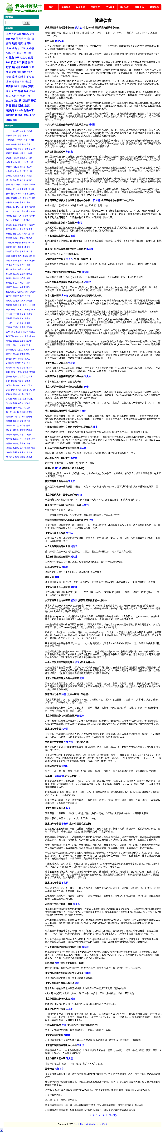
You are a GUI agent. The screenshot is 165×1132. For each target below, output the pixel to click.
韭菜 (27, 105)
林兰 (15, 283)
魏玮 (22, 448)
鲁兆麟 (27, 448)
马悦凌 (9, 443)
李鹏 (28, 265)
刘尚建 (29, 153)
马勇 (33, 439)
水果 (8, 72)
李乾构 (9, 247)
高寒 (28, 443)
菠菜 (26, 91)
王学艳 (27, 309)
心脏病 (10, 57)
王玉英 (16, 323)
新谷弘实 (17, 234)
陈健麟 (9, 421)
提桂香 (22, 229)
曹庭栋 (29, 238)
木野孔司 (10, 242)
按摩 (30, 62)
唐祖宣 (9, 189)
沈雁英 (22, 301)
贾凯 (20, 372)
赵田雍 (9, 385)
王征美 (22, 314)
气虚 (31, 67)
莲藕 (20, 91)
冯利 (33, 149)
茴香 (14, 91)
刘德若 (22, 158)
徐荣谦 (9, 229)
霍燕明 (29, 434)
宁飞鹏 (32, 198)
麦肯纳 (9, 452)
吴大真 (16, 180)
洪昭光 (29, 301)
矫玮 (13, 332)
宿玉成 (22, 202)
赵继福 (16, 385)
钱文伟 (9, 412)
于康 (20, 135)
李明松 (32, 256)
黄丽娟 (16, 452)
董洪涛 (16, 354)
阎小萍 (22, 412)
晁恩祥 (9, 238)
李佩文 (27, 247)
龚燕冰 (29, 457)
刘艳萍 (9, 167)
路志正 (19, 390)
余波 (8, 144)
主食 (19, 34)
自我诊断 (124, 7)
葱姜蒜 (32, 91)
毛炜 (22, 296)
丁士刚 (9, 131)
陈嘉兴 (9, 425)
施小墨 (31, 234)
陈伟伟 (29, 417)
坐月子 (16, 48)
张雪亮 (9, 225)
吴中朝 (22, 176)
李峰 (8, 256)
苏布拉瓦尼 (11, 350)
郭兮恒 (9, 403)
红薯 (22, 81)
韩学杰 (9, 439)
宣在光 (16, 202)
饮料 (26, 115)
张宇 (33, 211)
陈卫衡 (27, 421)
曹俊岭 (22, 238)
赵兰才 (29, 376)
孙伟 (8, 198)
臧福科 (22, 345)
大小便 (30, 48)
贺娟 (8, 372)
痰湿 (14, 76)
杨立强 (22, 278)
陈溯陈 (9, 434)
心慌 (29, 53)
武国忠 (20, 292)
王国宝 (14, 309)
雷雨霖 (22, 434)
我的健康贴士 (79, 1124)
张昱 (15, 216)
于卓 (15, 135)
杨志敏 (9, 274)
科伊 (17, 336)
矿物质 (30, 76)
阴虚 (21, 105)
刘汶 (20, 162)
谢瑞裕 (22, 367)
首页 (51, 7)
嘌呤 (29, 43)
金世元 (9, 408)
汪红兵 (9, 301)
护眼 (24, 62)
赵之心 (22, 376)
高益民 (16, 448)
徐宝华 (32, 225)
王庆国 (16, 314)
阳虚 (14, 105)
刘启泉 (16, 153)
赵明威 (27, 381)
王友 (8, 309)
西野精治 (10, 363)
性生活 (23, 57)
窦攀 (26, 336)
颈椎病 (10, 110)
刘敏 (8, 162)
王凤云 (25, 305)
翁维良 (9, 341)
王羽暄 (9, 327)
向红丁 (22, 171)
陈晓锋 (16, 430)
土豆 (8, 48)
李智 (8, 260)
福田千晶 (10, 336)
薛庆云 (21, 359)
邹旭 (15, 394)
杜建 (15, 269)
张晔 (20, 216)
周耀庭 (32, 184)
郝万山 (30, 399)
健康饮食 (65, 7)
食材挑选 (19, 110)
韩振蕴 (16, 439)
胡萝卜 (17, 86)
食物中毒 (29, 110)
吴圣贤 (29, 176)
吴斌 (8, 184)
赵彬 (8, 381)
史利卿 (9, 171)
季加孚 (25, 198)
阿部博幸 (10, 417)
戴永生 (16, 229)
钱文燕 (16, 412)
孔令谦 (25, 193)
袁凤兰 (27, 359)
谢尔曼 (16, 367)
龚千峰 (22, 457)
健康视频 (154, 7)
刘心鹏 (29, 158)
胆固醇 (9, 86)
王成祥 (29, 314)
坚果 (23, 48)
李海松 (32, 260)
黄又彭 (22, 452)
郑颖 (24, 399)
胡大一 (16, 345)
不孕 (8, 34)
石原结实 (24, 332)
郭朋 (15, 403)
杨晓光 (29, 274)
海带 (19, 72)
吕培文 (9, 176)
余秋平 (21, 144)
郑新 (15, 399)
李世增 (31, 242)
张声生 (32, 207)
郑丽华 (27, 394)
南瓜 (8, 43)
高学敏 (22, 443)
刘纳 (31, 162)
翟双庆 (16, 341)
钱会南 (27, 408)
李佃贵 (21, 247)
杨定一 (21, 269)
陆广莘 (18, 417)
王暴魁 (27, 318)
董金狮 (22, 354)
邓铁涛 (9, 394)
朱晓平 (24, 242)
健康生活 (139, 7)
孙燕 (20, 198)
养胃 (8, 39)
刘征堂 (16, 158)
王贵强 (22, 327)
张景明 (25, 216)
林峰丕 (9, 287)
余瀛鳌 (14, 144)
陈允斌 (16, 421)
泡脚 (14, 72)
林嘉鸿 (27, 283)
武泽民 (26, 292)
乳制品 (25, 34)
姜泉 (8, 193)
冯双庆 (9, 153)
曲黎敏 (16, 238)
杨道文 (9, 283)
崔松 (28, 202)
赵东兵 (16, 376)
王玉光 (9, 323)
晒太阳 (16, 67)
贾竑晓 (9, 376)
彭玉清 (21, 225)
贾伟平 (14, 372)
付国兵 (20, 140)
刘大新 (22, 153)
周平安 (25, 184)
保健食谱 (80, 7)
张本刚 (32, 216)
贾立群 (32, 372)
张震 (15, 225)
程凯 (22, 336)
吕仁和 (29, 171)
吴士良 (9, 180)
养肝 (32, 34)
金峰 (15, 408)
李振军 (25, 256)
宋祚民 (9, 202)
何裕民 (31, 140)
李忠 (20, 256)
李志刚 (14, 256)
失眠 (8, 53)
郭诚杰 (27, 403)
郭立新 (21, 403)
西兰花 (9, 100)
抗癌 (13, 62)
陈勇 (22, 421)
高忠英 (9, 448)
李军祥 (16, 251)
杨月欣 (9, 278)
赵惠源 (14, 381)
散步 (8, 67)
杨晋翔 (22, 274)
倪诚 (15, 149)
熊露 (15, 305)
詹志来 (18, 363)
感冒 (30, 57)
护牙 (19, 62)
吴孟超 (22, 180)
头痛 (13, 53)
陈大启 (16, 425)
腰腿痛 (24, 86)
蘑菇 (8, 96)
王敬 (22, 318)
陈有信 (22, 430)
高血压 (9, 120)
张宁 (28, 211)
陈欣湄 (29, 430)
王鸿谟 (29, 327)
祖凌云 (32, 332)
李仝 (15, 247)
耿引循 (22, 341)
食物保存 (10, 115)
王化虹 (32, 305)
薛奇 (15, 359)
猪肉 (8, 76)
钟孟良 (21, 408)
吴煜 (13, 184)
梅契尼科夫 (11, 292)
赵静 (13, 390)
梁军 (28, 287)
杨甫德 (16, 278)
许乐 (23, 363)
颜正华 (27, 439)
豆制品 (26, 100)
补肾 (28, 96)
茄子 (8, 91)
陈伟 (23, 417)
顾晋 (22, 439)
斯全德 (9, 234)
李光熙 (9, 251)
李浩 (26, 260)
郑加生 (9, 399)
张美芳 (16, 220)
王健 (20, 305)
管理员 (104, 1124)
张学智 (22, 211)
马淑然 (16, 443)
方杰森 (24, 234)
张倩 (22, 207)
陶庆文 (16, 434)
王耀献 (16, 327)
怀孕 (17, 57)
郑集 (20, 399)
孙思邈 (14, 198)
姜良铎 (14, 193)
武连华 (33, 292)
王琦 (22, 323)
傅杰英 (27, 149)
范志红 (20, 350)
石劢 (18, 332)
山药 (18, 53)
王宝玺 (9, 314)
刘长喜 (22, 167)
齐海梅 (16, 457)
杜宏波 (9, 269)
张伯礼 (16, 207)
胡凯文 (9, 345)
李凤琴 (22, 251)
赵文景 (21, 381)
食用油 (19, 115)
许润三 (9, 367)
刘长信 (16, 167)
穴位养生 (110, 7)
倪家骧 (9, 149)
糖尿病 (15, 81)
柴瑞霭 (22, 287)
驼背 (32, 115)
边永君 (32, 390)
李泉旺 (14, 260)
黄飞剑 (9, 457)
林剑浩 (21, 283)
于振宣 (25, 135)
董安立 (9, 354)
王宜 (33, 309)
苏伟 (28, 345)
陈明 (28, 425)
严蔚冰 (29, 131)
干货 (24, 53)
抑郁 (8, 62)
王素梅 (27, 323)
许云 (28, 363)
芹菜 (31, 86)
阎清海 (29, 412)
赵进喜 (29, 385)
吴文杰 (29, 180)
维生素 (28, 81)
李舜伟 (22, 265)
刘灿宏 (25, 162)
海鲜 (24, 72)
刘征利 (9, 158)
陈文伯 (22, 425)
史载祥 (16, 171)
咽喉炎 (22, 43)
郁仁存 (21, 394)
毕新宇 (16, 296)
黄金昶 (29, 452)
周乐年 (19, 184)
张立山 (9, 220)
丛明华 (22, 131)
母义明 (9, 296)
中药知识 (95, 7)
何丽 (25, 140)
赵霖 (8, 390)
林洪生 (16, 287)
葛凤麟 (26, 350)
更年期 (24, 67)
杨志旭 (16, 274)
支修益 (29, 229)
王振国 (16, 318)
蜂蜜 (22, 96)
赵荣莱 (22, 385)
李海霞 (9, 265)
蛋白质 (15, 96)
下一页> (113, 1115)
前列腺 (20, 38)
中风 (14, 34)
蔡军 (28, 354)
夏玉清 (16, 189)
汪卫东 (27, 296)
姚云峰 (31, 189)
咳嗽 (14, 43)
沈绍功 (16, 301)
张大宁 (9, 211)
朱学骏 (18, 242)
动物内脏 (29, 38)
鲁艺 (33, 448)
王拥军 (9, 318)
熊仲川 (9, 305)
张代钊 (9, 207)
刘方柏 (14, 162)
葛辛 (32, 350)
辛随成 (25, 390)
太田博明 (23, 189)
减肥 (13, 39)
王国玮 (21, 309)
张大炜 (16, 211)
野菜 (33, 100)
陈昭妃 (9, 430)
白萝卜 (22, 76)
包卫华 (29, 167)
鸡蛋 (15, 120)
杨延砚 (27, 269)
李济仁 (21, 260)
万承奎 (16, 131)
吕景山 (16, 176)
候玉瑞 (27, 144)
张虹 (28, 220)
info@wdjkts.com (93, 1124)
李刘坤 (29, 251)
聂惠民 (29, 341)
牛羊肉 (30, 72)
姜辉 (20, 193)
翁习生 (32, 336)
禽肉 (8, 81)
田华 (8, 332)
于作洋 (9, 135)
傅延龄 (21, 149)
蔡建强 (9, 359)
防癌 (8, 105)
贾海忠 (25, 372)
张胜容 (22, 220)
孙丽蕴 (32, 193)
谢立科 (29, 367)
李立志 (16, 265)
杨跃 (28, 278)
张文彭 (9, 216)
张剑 (26, 207)
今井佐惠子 (11, 140)
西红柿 (18, 100)
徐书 (26, 225)
